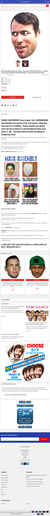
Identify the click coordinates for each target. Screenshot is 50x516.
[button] (37, 97)
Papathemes (18, 513)
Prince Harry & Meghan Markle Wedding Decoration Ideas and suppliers (12, 307)
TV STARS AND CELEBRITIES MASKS (34, 481)
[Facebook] (2, 105)
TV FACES (3, 503)
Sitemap (3, 494)
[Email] (5, 105)
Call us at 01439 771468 (25, 460)
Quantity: (4, 90)
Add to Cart (12, 280)
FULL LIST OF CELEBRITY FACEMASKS (34, 479)
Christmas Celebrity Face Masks (10, 334)
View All (27, 503)
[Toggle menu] (2, 2)
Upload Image (4, 487)
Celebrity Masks (4, 475)
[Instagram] (28, 464)
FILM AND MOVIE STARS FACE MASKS (34, 483)
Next (48, 275)
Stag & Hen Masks (5, 477)
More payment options (13, 101)
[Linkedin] (13, 105)
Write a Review (45, 74)
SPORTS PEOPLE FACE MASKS (33, 486)
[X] (10, 105)
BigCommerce (24, 512)
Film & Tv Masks (4, 480)
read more (3, 316)
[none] (25, 36)
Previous (1, 275)
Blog (2, 489)
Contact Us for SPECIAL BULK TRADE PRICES (15, 394)
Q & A (2, 491)
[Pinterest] (16, 105)
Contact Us (3, 484)
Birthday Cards (4, 482)
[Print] (8, 105)
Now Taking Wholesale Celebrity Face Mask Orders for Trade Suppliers (36, 323)
